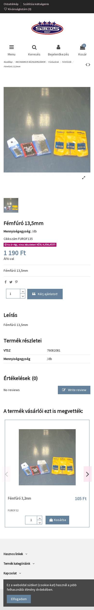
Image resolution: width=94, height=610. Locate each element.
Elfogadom (19, 599)
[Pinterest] (16, 282)
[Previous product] (87, 64)
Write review (76, 390)
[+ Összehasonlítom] (47, 492)
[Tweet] (11, 282)
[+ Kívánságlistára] (40, 492)
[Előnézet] (54, 492)
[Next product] (89, 64)
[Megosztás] (6, 282)
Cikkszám (10, 239)
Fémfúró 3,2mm (19, 498)
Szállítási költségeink (36, 4)
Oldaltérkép (11, 4)
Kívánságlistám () (19, 9)
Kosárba (60, 520)
